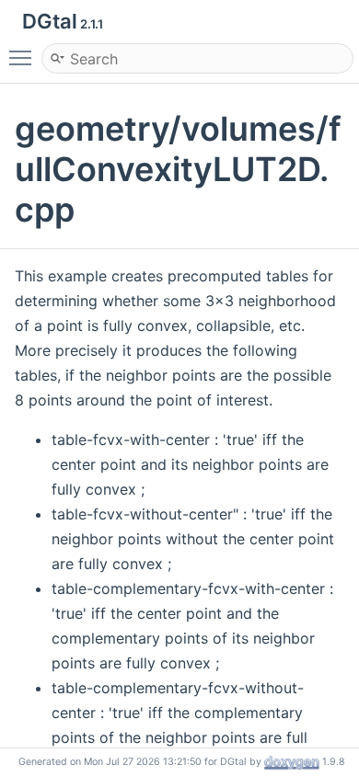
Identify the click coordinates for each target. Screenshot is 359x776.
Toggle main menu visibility (24, 57)
